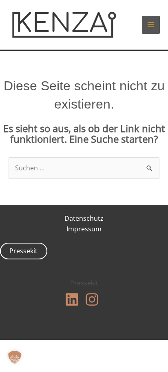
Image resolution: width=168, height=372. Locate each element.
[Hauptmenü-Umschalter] (151, 25)
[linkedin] (74, 299)
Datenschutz (84, 218)
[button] (14, 357)
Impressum (84, 228)
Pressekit (23, 250)
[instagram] (94, 299)
